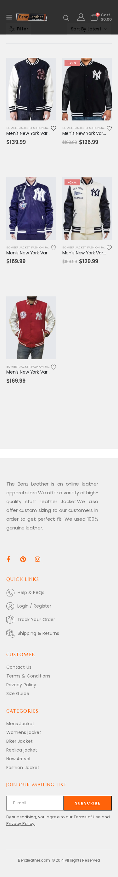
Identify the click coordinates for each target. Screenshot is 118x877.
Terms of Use (87, 817)
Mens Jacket (20, 723)
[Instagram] (37, 559)
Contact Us (18, 667)
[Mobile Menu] (11, 17)
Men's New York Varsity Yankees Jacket (48, 133)
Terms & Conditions (28, 676)
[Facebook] (8, 559)
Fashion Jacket (43, 128)
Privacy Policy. (20, 824)
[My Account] (80, 17)
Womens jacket (23, 732)
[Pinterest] (23, 559)
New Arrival (18, 759)
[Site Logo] (32, 17)
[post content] (31, 89)
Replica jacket (21, 750)
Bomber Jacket (18, 128)
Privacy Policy (21, 685)
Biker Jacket (19, 741)
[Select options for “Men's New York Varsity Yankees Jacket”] (45, 68)
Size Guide (17, 693)
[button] (66, 18)
